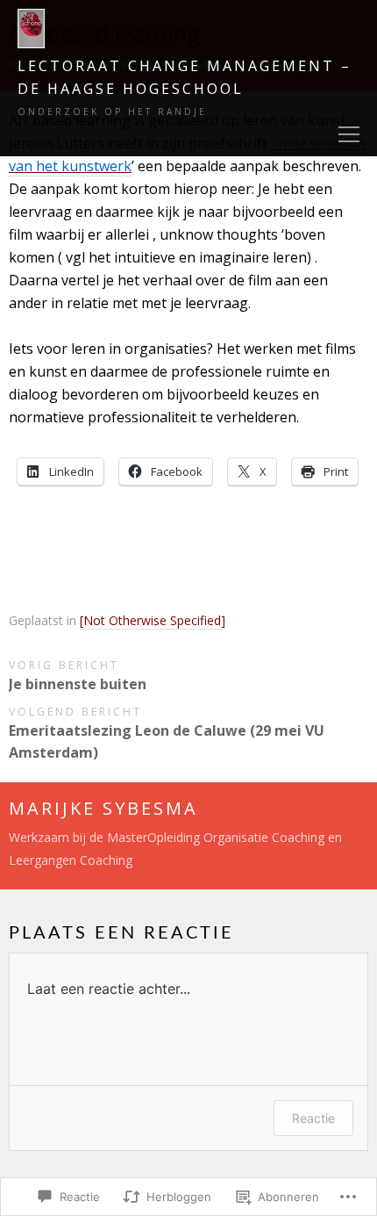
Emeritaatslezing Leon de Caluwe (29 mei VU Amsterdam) (166, 741)
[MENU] (348, 135)
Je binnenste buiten (77, 684)
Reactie (313, 1118)
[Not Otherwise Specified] (152, 620)
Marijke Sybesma (103, 808)
